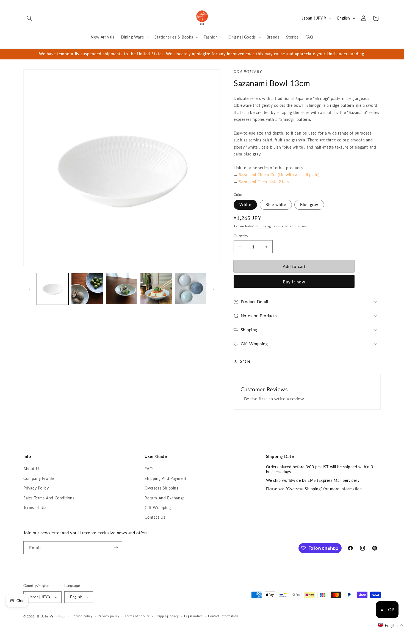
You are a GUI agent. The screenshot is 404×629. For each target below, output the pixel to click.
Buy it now (294, 281)
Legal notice (193, 616)
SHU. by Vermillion (51, 616)
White (245, 204)
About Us (32, 468)
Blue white (275, 204)
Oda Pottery (248, 71)
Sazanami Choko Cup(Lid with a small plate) (279, 174)
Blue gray (309, 204)
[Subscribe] (116, 547)
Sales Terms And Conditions (48, 498)
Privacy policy (108, 616)
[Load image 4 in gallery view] (121, 289)
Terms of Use (35, 507)
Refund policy (82, 616)
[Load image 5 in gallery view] (156, 289)
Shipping (263, 226)
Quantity (241, 236)
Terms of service (137, 616)
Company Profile (38, 478)
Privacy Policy (36, 488)
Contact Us (155, 517)
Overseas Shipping (161, 488)
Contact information (223, 616)
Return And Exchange (164, 498)
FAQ (149, 468)
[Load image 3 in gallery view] (87, 289)
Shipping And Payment (165, 478)
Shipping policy (167, 616)
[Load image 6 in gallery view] (190, 289)
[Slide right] (214, 289)
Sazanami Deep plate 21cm (264, 181)
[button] (29, 18)
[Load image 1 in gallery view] (52, 289)
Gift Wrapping (158, 507)
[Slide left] (29, 289)
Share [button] (245, 361)
